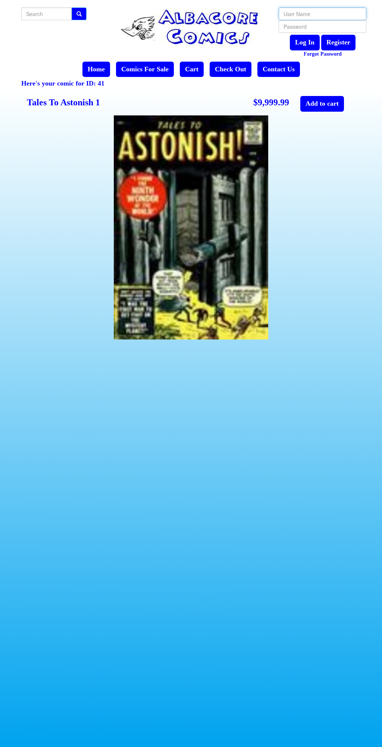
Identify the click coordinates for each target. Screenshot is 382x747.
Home (96, 69)
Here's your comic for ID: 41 (62, 83)
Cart (191, 69)
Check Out (230, 69)
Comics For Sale (145, 69)
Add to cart (322, 103)
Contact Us (279, 69)
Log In (304, 42)
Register (338, 42)
